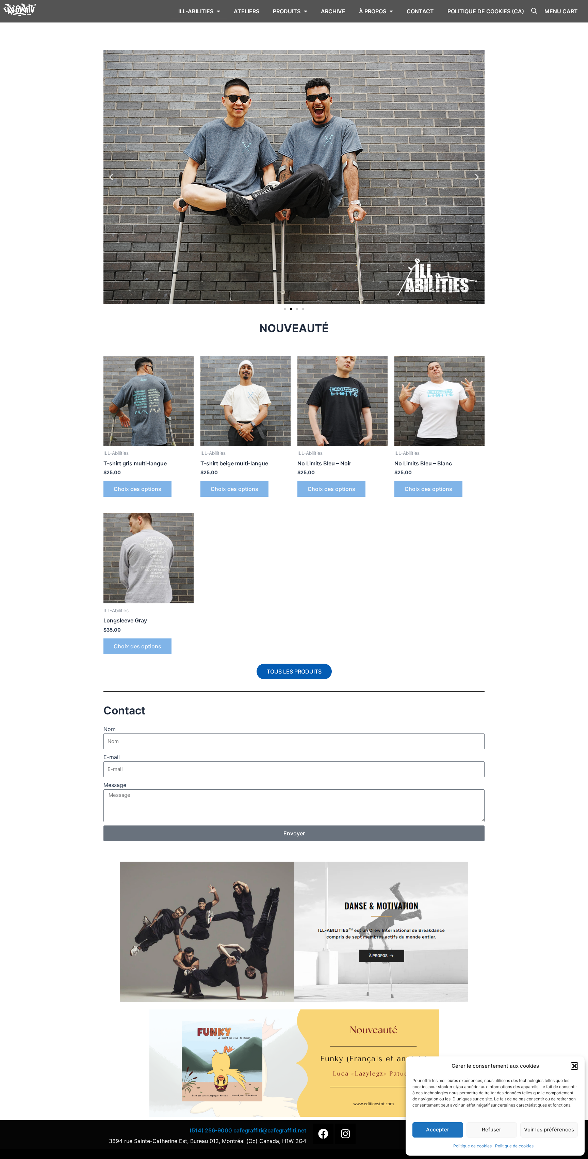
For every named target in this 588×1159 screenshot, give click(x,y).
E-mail (111, 757)
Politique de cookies (472, 1145)
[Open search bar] (534, 10)
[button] (574, 1066)
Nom (109, 729)
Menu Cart (561, 11)
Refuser (491, 1129)
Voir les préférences (549, 1129)
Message (114, 785)
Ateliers (246, 11)
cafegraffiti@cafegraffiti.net (269, 1130)
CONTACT (420, 11)
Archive (333, 11)
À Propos (372, 11)
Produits (286, 11)
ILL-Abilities (195, 11)
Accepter (437, 1129)
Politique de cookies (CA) (485, 11)
